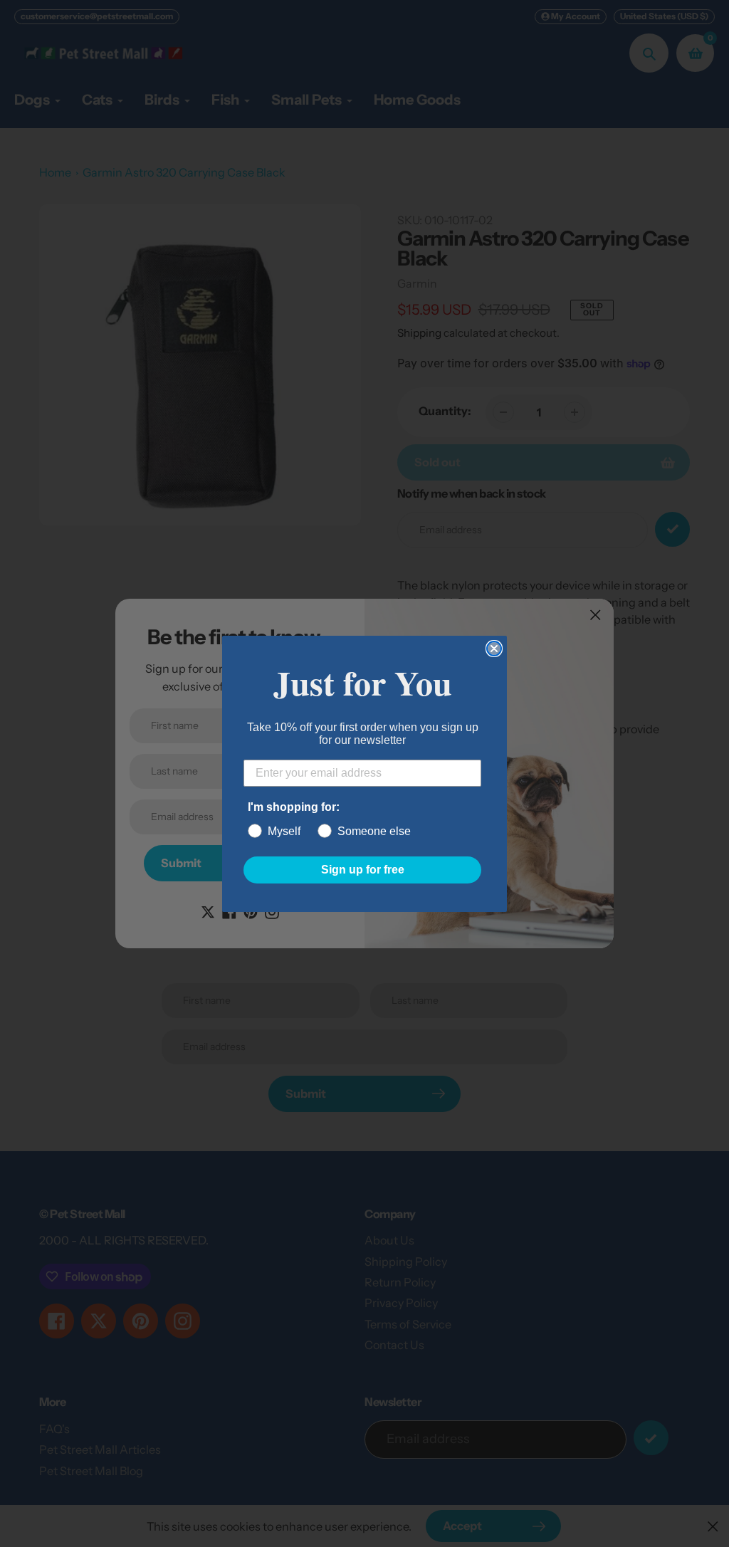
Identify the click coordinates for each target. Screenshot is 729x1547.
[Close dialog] (494, 648)
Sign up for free (362, 870)
